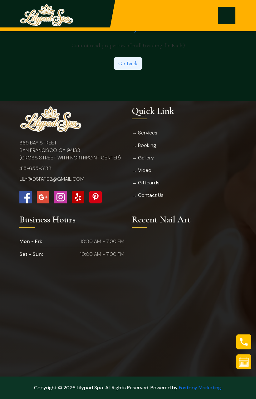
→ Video (141, 170)
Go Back (128, 63)
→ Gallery (143, 157)
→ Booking (144, 145)
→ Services (144, 132)
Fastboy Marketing (200, 387)
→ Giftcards (146, 182)
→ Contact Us (148, 195)
